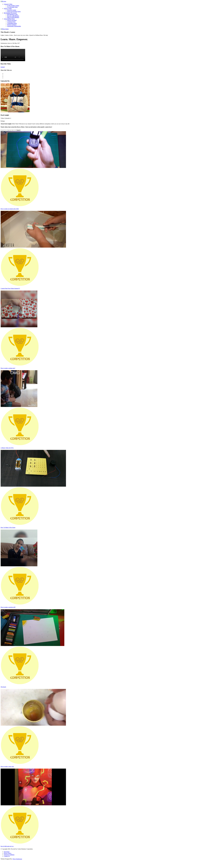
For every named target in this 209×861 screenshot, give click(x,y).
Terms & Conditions (9, 854)
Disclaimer (6, 851)
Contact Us (7, 856)
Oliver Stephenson (17, 859)
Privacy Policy (7, 853)
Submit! (3, 67)
